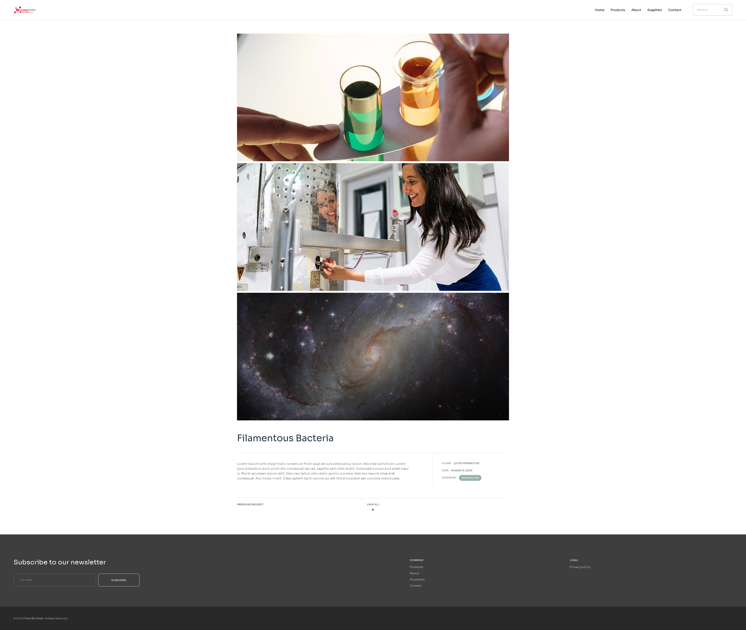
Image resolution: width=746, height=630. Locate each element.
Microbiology (470, 478)
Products (416, 567)
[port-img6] (373, 227)
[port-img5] (373, 356)
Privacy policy (580, 567)
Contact (416, 585)
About (414, 573)
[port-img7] (373, 97)
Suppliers (417, 579)
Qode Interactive (466, 463)
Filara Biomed (33, 618)
